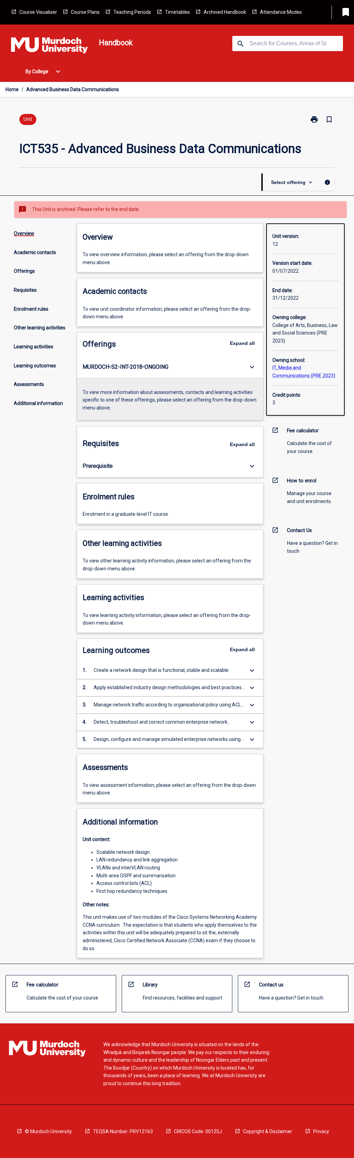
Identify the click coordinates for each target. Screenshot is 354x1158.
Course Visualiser (38, 12)
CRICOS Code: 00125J (198, 1131)
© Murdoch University (48, 1131)
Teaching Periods (132, 12)
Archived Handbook (225, 12)
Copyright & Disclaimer (267, 1131)
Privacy (321, 1131)
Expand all (242, 343)
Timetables (177, 12)
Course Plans (85, 12)
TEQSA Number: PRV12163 (123, 1131)
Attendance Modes (281, 12)
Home (12, 89)
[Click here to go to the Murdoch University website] (49, 46)
